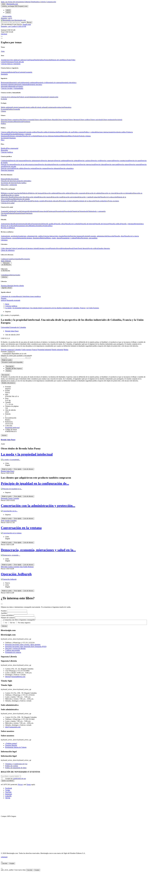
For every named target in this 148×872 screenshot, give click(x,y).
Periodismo (26, 122)
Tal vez (12, 623)
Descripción (5, 375)
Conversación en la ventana (21, 528)
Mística (70, 136)
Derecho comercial (106, 161)
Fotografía (47, 60)
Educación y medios (85, 197)
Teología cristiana (85, 136)
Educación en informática (124, 193)
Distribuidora (35, 2)
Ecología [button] (4, 99)
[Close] (2, 38)
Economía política (31, 132)
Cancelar (4, 863)
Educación (110, 236)
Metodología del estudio (21, 199)
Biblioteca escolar (7, 193)
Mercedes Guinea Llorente (10, 567)
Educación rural (56, 197)
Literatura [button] (4, 240)
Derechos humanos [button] (7, 170)
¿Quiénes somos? (11, 743)
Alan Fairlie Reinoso (26, 567)
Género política (84, 120)
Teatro (69, 60)
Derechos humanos (18, 132)
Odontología (83, 211)
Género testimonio (108, 120)
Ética (50, 226)
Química (20, 86)
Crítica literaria (6, 248)
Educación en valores (11, 195)
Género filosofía (51, 120)
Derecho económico (60, 164)
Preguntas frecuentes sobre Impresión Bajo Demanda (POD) (25, 646)
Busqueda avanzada (13, 300)
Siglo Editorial (6, 261)
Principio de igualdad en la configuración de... (35, 483)
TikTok (7, 798)
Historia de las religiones (45, 136)
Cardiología (12, 211)
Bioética (4, 148)
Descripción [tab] (9, 366)
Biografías (4, 150)
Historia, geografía (12, 238)
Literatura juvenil (44, 248)
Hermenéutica (139, 224)
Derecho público (18, 168)
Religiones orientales (15, 136)
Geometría (28, 72)
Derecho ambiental (61, 161)
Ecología (86, 236)
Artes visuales (59, 236)
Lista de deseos (28, 469)
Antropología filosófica (9, 224)
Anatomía (4, 211)
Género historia (62, 120)
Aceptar (11, 863)
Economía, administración (98, 236)
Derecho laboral (100, 164)
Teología (76, 136)
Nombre (4, 611)
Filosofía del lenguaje (101, 224)
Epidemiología (33, 211)
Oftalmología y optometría (97, 211)
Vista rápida (17, 469)
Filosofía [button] (4, 215)
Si (6, 623)
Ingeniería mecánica (35, 84)
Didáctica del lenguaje (36, 193)
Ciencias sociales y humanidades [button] (12, 88)
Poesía (10, 201)
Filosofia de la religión (29, 136)
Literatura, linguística (32, 238)
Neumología (59, 211)
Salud (75, 201)
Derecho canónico (85, 161)
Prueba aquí (27, 24)
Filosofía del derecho (8, 181)
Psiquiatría (17, 213)
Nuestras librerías (7, 286)
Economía (4, 109)
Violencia (129, 132)
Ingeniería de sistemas (54, 82)
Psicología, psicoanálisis (89, 238)
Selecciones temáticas (33, 296)
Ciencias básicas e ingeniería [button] (10, 64)
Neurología (68, 211)
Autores (4, 435)
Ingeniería (22, 238)
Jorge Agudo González (9, 520)
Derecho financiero (73, 164)
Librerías (4, 277)
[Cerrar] (2, 868)
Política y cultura (89, 132)
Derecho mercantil (112, 164)
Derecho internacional (87, 164)
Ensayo (23, 248)
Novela (58, 248)
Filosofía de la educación (108, 197)
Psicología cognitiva (38, 201)
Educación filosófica (8, 197)
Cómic (3, 62)
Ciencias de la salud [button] (7, 203)
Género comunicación (14, 120)
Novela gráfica (93, 248)
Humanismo (20, 226)
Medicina (43, 238)
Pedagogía (4, 201)
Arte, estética (38, 236)
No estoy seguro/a (24, 623)
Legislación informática (23, 181)
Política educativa (18, 201)
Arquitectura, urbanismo (26, 236)
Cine (27, 60)
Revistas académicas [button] (8, 228)
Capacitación (17, 193)
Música (64, 60)
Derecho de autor (135, 161)
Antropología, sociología (9, 236)
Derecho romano (41, 168)
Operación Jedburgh (16, 574)
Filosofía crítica (59, 224)
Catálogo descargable (12, 650)
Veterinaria (28, 213)
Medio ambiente (6, 107)
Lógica (26, 226)
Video (73, 60)
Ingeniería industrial (21, 84)
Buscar (29, 22)
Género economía (28, 120)
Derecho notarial (135, 164)
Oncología (4, 213)
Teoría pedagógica (101, 201)
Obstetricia (75, 211)
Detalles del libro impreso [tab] (14, 368)
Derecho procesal (7, 168)
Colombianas (5, 275)
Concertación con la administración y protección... (38, 506)
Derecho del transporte (17, 161)
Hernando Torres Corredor (10, 498)
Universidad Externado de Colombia (13, 327)
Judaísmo (57, 136)
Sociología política (120, 132)
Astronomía (5, 72)
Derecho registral (30, 168)
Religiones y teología (24, 134)
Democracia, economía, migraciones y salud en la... (38, 550)
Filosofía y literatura (127, 224)
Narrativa (53, 248)
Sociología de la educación (86, 201)
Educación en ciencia (108, 193)
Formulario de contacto (13, 652)
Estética (41, 60)
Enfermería (24, 211)
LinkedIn (8, 796)
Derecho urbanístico (67, 168)
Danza (31, 60)
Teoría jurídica (21, 183)
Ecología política (29, 107)
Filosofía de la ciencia (131, 236)
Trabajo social (24, 97)
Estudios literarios (104, 248)
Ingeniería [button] (4, 74)
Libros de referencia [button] (8, 250)
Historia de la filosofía (8, 226)
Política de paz (68, 132)
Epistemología (21, 224)
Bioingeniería (5, 82)
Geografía (16, 109)
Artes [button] (3, 51)
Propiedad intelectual (12, 427)
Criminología (5, 161)
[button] (6, 16)
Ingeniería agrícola (16, 82)
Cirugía (18, 211)
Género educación (40, 120)
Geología (22, 72)
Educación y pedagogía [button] (9, 185)
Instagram (8, 794)
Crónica (13, 248)
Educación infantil (32, 197)
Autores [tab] (8, 371)
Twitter (7, 790)
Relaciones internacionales (104, 132)
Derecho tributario (53, 168)
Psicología (13, 134)
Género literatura (73, 120)
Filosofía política (42, 132)
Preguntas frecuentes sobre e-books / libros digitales (22, 644)
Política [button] (3, 123)
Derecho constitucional (121, 161)
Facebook (8, 788)
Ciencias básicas (48, 236)
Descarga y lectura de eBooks (15, 648)
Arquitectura (5, 60)
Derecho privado (10, 166)
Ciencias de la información (10, 97)
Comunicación (51, 2)
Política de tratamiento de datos (15, 768)
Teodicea (46, 226)
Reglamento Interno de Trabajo (15, 747)
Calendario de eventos (8, 296)
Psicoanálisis (5, 134)
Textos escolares (113, 201)
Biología (12, 72)
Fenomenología (37, 224)
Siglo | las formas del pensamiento (12, 2)
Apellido (4, 613)
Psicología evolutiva (66, 201)
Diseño (36, 60)
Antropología (43, 97)
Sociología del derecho (8, 183)
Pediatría (11, 213)
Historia (3, 122)
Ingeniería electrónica (69, 82)
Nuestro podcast (3, 299)
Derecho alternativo (48, 161)
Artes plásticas (14, 60)
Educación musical (45, 197)
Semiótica (39, 226)
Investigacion (59, 107)
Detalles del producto (8, 383)
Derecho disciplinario (45, 164)
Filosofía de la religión (72, 224)
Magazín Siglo (21, 296)
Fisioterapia (51, 211)
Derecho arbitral (73, 161)
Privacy (20, 784)
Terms (29, 784)
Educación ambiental (51, 193)
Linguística (10, 122)
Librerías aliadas (18, 286)
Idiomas (10, 199)
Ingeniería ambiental (30, 82)
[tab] (74, 375)
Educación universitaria (70, 197)
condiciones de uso (19, 778)
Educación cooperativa (78, 193)
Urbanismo (12, 138)
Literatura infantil (32, 248)
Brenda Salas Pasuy (12, 331)
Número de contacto (8, 618)
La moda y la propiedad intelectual (27, 454)
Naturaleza (67, 107)
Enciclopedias (16, 259)
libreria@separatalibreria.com (15, 676)
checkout (4, 34)
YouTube (8, 792)
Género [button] (3, 111)
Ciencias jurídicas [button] (7, 152)
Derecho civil (95, 161)
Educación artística (64, 193)
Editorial (27, 2)
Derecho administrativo (33, 161)
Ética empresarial (12, 148)
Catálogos (22, 60)
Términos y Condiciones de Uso (16, 764)
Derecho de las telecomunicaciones (26, 164)
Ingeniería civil (42, 82)
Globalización (53, 132)
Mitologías (64, 136)
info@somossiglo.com (12, 727)
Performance (9, 62)
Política (8, 179)
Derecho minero (123, 164)
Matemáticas (13, 86)
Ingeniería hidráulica (8, 84)
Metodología (18, 122)
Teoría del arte (19, 62)
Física (17, 72)
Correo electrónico (7, 615)
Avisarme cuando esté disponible (12, 362)
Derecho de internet (7, 164)
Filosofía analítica (48, 224)
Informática (5, 86)
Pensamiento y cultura (68, 238)
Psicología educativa (52, 201)
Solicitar (4, 626)
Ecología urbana (40, 107)
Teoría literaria (83, 248)
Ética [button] (2, 140)
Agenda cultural (6, 288)
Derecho (4, 120)
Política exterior (78, 132)
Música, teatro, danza (53, 238)
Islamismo (4, 136)
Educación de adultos (93, 193)
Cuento (18, 248)
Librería (43, 2)
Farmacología (43, 211)
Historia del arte (56, 60)
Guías (10, 259)
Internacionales (15, 275)
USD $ (8, 10)
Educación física (20, 197)
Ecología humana (18, 107)
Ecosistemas (50, 107)
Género (3, 238)
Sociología (118, 120)
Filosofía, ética (119, 236)
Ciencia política (6, 132)
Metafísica (32, 226)
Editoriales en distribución (6, 263)
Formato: (4, 351)
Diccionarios (25, 259)
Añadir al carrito (7, 360)
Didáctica (25, 193)
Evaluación (96, 197)
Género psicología (96, 120)
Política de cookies (11, 766)
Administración (34, 97)
